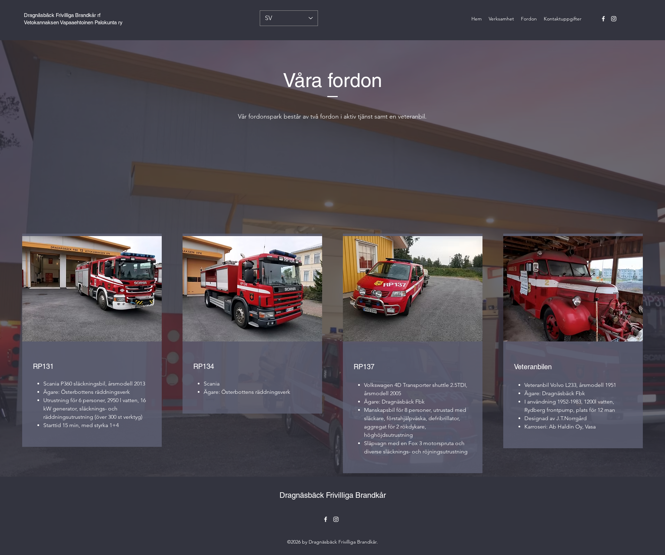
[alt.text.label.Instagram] (613, 18)
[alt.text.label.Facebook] (603, 18)
